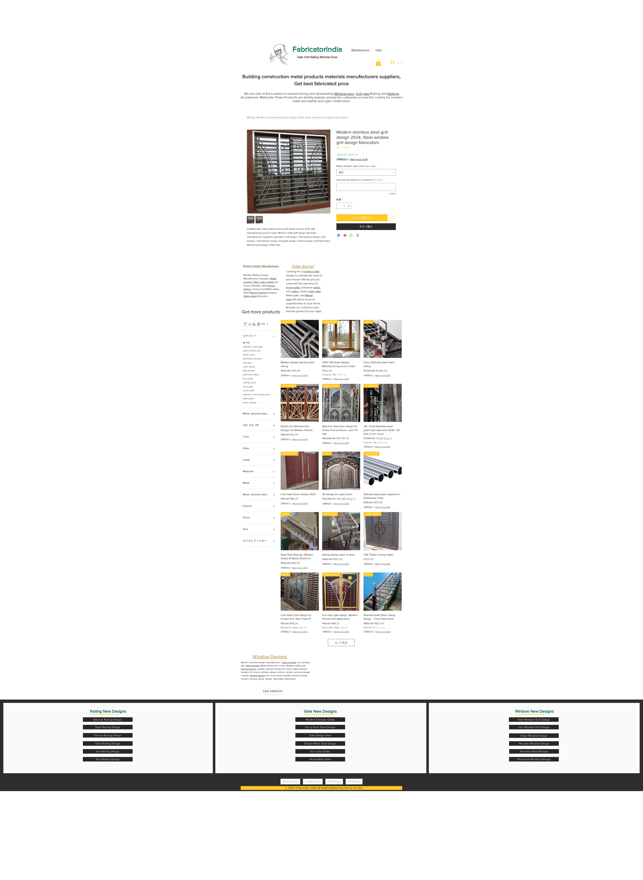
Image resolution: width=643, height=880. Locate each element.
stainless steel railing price (256, 394)
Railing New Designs (108, 711)
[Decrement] (339, 206)
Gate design (303, 266)
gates (316, 287)
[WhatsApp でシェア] (351, 235)
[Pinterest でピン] (345, 235)
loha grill (247, 362)
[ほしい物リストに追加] (392, 217)
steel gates (248, 398)
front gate (248, 378)
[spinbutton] (344, 206)
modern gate (311, 271)
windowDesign (312, 781)
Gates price (249, 354)
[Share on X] (358, 235)
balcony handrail (258, 292)
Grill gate (362, 93)
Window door (344, 93)
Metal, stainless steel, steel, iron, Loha (356, 166)
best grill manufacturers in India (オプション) (359, 179)
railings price (249, 382)
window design (249, 669)
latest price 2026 (359, 159)
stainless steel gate (253, 346)
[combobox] (366, 172)
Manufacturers (360, 49)
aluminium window (252, 358)
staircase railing (251, 374)
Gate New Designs (320, 711)
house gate (249, 390)
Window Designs (270, 656)
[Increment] (349, 206)
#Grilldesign (354, 781)
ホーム (251, 117)
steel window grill (252, 350)
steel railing (249, 366)
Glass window (289, 662)
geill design (249, 370)
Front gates (293, 287)
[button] (378, 62)
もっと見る (341, 642)
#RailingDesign (290, 781)
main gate (314, 291)
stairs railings (249, 402)
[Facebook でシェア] (339, 235)
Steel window (253, 665)
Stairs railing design (264, 282)
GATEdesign (334, 781)
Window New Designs (534, 711)
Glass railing (250, 296)
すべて (246, 342)
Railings (393, 93)
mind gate (248, 386)
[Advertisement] (25, 21)
